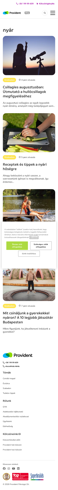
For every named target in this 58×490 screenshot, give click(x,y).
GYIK (5, 407)
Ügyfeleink (7, 421)
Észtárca (6, 383)
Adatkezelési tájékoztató (13, 411)
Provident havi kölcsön (12, 449)
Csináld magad (9, 378)
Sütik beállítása (29, 253)
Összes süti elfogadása (17, 245)
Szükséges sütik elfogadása (41, 245)
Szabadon (9, 80)
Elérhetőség (8, 426)
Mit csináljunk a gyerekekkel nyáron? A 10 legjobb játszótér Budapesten (28, 317)
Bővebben (34, 237)
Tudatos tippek (9, 393)
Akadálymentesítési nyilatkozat (16, 416)
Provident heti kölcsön (12, 445)
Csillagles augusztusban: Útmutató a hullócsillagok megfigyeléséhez (24, 91)
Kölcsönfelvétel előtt (11, 440)
